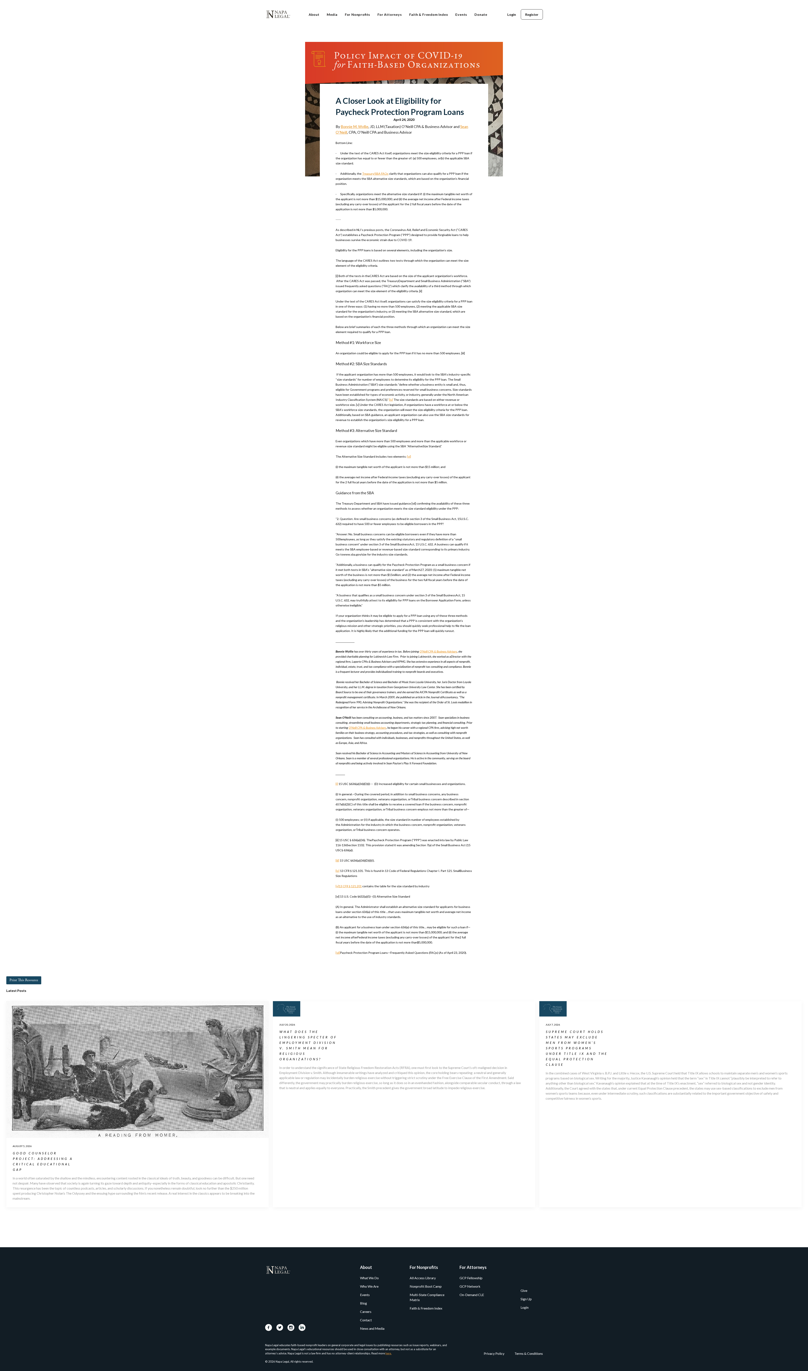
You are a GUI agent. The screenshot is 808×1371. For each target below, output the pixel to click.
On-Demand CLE (472, 1295)
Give (524, 1290)
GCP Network (470, 1286)
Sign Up (526, 1299)
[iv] (391, 399)
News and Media (372, 1328)
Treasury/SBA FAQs (375, 173)
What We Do (369, 1278)
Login (525, 1307)
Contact (366, 1320)
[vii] (338, 952)
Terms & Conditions (528, 1353)
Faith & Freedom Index (426, 1308)
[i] (337, 784)
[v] (337, 886)
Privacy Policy (494, 1353)
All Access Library (423, 1278)
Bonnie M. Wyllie (354, 126)
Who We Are (369, 1286)
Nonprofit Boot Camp (426, 1286)
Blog (363, 1303)
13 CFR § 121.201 (350, 886)
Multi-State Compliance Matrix (427, 1297)
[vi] (409, 456)
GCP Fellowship (471, 1278)
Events (365, 1295)
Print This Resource (23, 980)
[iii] (337, 860)
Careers (365, 1312)
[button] (314, 14)
